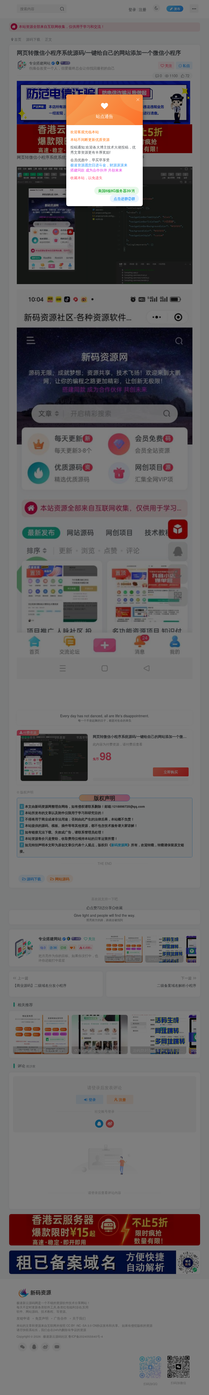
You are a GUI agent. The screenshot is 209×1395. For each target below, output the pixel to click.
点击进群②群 (124, 198)
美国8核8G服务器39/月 (116, 190)
